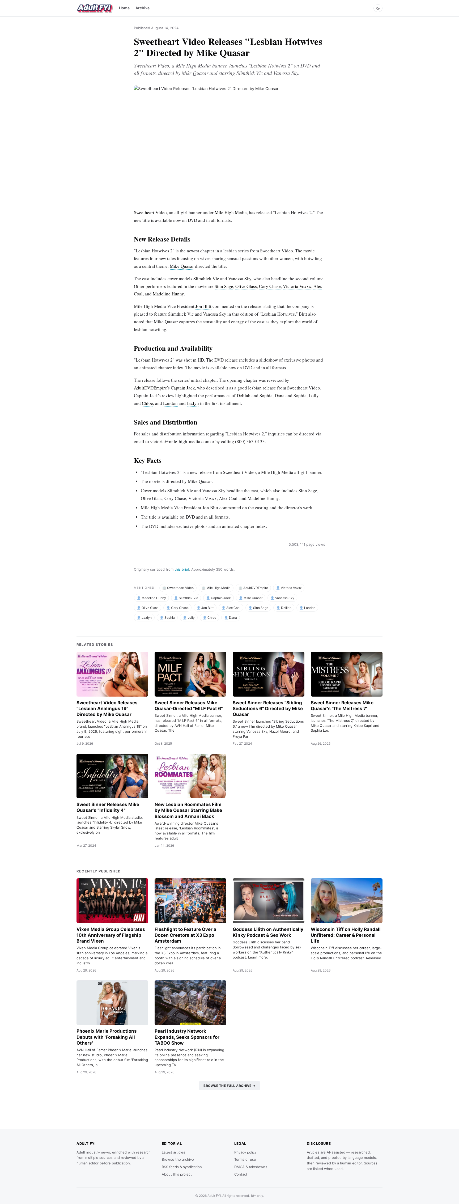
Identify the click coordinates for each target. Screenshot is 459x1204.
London (170, 403)
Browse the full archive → (229, 1086)
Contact (240, 1174)
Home (124, 8)
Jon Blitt (203, 306)
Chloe (147, 403)
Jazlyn (193, 403)
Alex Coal (233, 608)
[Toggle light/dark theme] (377, 8)
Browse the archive (178, 1159)
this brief (182, 569)
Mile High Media (231, 212)
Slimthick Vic (206, 278)
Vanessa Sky (239, 278)
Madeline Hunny (168, 294)
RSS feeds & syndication (182, 1167)
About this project (177, 1174)
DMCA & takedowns (250, 1167)
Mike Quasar (182, 266)
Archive (142, 8)
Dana (279, 395)
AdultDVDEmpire (150, 388)
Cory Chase (270, 286)
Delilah (243, 395)
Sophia (266, 395)
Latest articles (173, 1152)
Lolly (314, 395)
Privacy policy (245, 1152)
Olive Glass (246, 286)
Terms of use (245, 1159)
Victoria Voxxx (297, 286)
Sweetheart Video (150, 212)
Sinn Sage (224, 286)
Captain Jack (183, 388)
